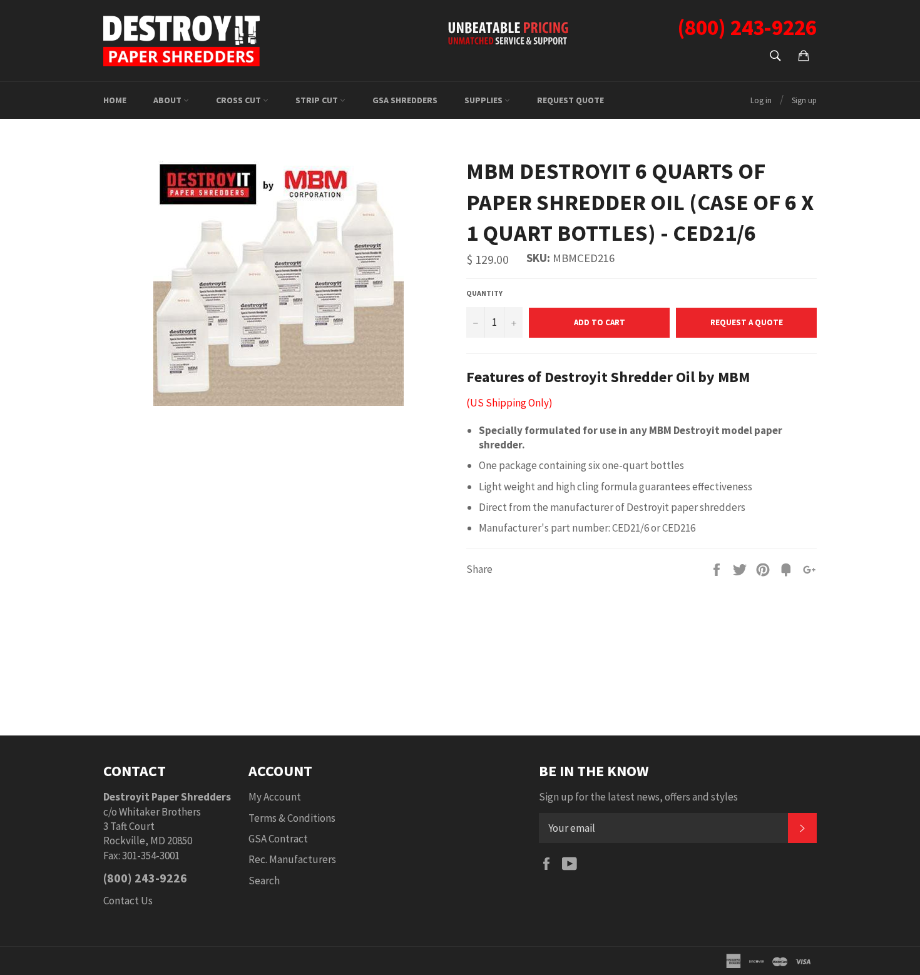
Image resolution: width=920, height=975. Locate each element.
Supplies (484, 100)
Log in (761, 100)
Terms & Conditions (291, 818)
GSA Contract (278, 839)
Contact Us (128, 900)
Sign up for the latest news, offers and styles (638, 797)
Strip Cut (317, 100)
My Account (274, 797)
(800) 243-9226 (145, 878)
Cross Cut (239, 100)
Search (264, 880)
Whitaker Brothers (160, 812)
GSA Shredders (404, 100)
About (168, 100)
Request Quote (570, 100)
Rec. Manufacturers (292, 859)
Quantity (484, 293)
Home (114, 100)
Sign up (804, 100)
